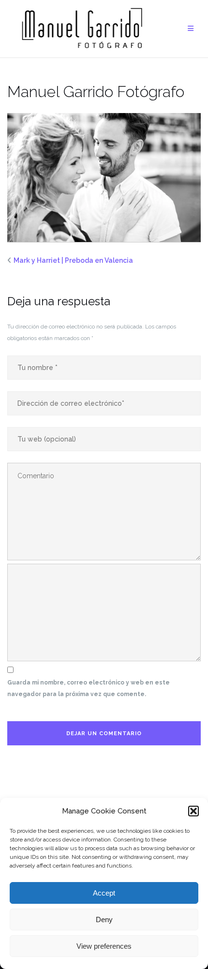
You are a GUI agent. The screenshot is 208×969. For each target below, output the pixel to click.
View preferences (104, 946)
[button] (193, 811)
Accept (104, 893)
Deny (104, 919)
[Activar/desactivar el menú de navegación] (190, 29)
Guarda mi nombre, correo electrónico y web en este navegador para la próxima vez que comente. (88, 688)
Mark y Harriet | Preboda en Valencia (73, 260)
